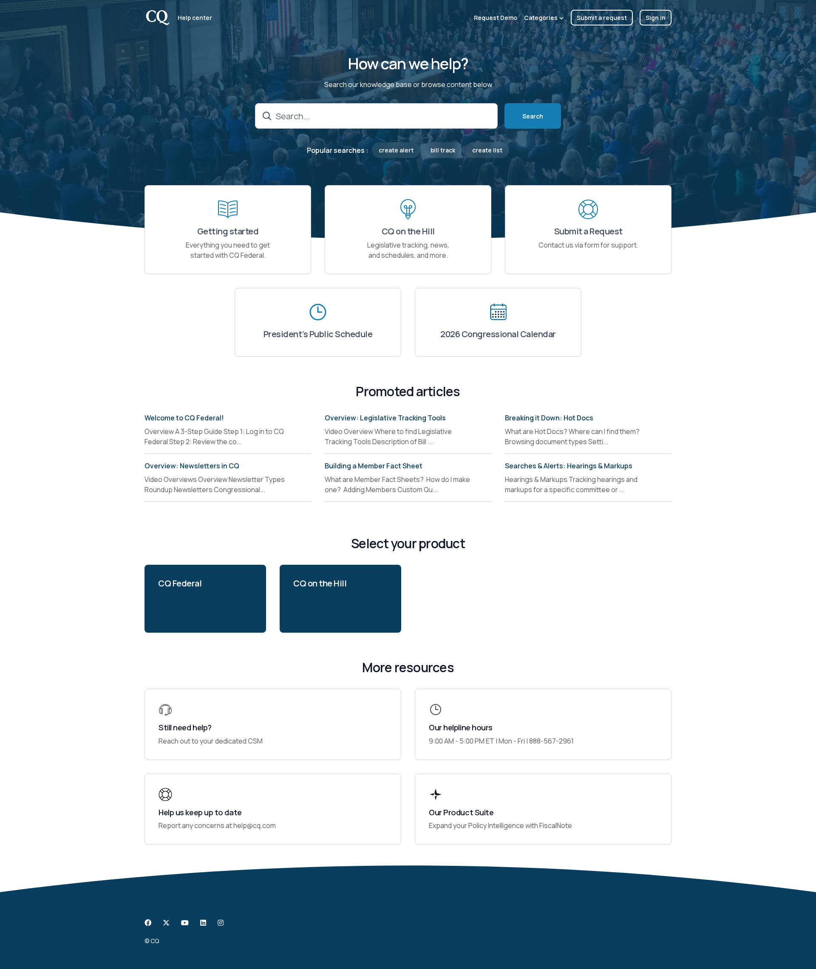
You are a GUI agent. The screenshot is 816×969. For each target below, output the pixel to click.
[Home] (157, 17)
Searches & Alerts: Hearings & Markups (568, 465)
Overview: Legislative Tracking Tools (385, 418)
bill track (443, 150)
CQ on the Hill (408, 231)
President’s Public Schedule (318, 334)
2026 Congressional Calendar (498, 334)
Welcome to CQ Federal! (184, 418)
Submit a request (602, 18)
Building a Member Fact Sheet (373, 465)
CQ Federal (179, 583)
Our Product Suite (461, 812)
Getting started (228, 231)
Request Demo (495, 18)
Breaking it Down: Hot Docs (549, 418)
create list (487, 150)
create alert (396, 150)
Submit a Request (588, 231)
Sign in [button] (656, 18)
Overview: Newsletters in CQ (191, 465)
